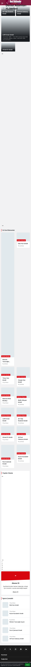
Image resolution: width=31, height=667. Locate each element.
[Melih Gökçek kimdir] (23, 397)
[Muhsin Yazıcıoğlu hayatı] (7, 299)
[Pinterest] (21, 649)
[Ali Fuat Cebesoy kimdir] (23, 435)
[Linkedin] (26, 649)
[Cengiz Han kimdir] (23, 376)
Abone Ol (15, 592)
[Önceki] (2, 54)
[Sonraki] (2, 226)
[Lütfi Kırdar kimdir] (15, 29)
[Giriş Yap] (5, 8)
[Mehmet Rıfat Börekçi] (7, 396)
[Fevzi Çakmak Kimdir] (7, 456)
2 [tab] (2, 564)
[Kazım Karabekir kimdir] (23, 454)
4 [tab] (2, 567)
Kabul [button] (27, 664)
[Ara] (2, 8)
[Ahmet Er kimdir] (8, 47)
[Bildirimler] (8, 8)
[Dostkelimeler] (14, 2)
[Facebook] (5, 649)
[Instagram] (16, 649)
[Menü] (2, 3)
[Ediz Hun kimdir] (23, 240)
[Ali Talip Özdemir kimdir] (23, 416)
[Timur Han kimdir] (7, 375)
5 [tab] (2, 569)
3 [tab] (2, 565)
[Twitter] (10, 649)
